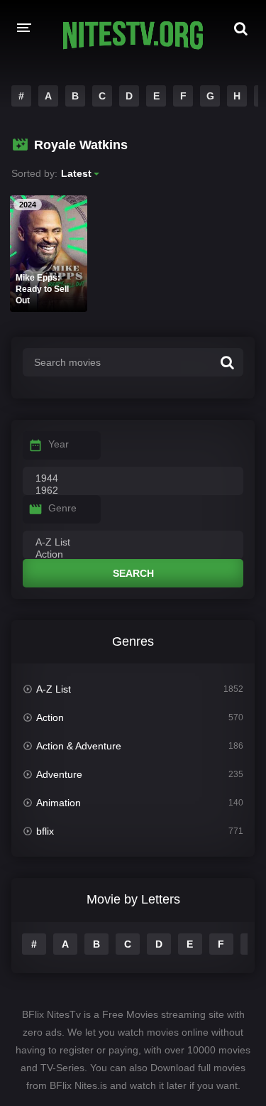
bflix (45, 831)
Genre (62, 508)
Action (50, 717)
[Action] (133, 554)
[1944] (133, 478)
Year (58, 444)
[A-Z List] (133, 542)
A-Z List (53, 689)
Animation (58, 802)
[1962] (133, 490)
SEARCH (133, 573)
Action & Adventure (78, 746)
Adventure (59, 774)
